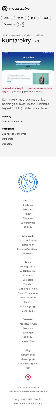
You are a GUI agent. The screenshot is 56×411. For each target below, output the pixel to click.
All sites (27, 35)
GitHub (28, 227)
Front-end (27, 275)
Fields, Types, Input (28, 293)
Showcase (15, 35)
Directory (7, 143)
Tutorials (27, 284)
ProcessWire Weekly (28, 249)
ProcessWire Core (28, 323)
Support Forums (28, 240)
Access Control (28, 297)
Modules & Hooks (28, 288)
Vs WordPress (28, 222)
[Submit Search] (23, 24)
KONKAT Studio (32, 399)
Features (28, 204)
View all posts (28, 359)
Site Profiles (28, 341)
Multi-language (28, 306)
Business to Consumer (14, 133)
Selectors (28, 279)
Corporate (7, 138)
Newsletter (28, 244)
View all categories (28, 363)
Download (10, 24)
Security (28, 301)
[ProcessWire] (15, 10)
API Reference (28, 270)
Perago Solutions (31, 403)
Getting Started (28, 266)
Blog (46, 18)
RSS (28, 368)
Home (4, 35)
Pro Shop (28, 332)
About (28, 213)
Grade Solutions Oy (12, 121)
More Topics (28, 310)
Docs (20, 18)
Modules (28, 209)
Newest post (28, 354)
